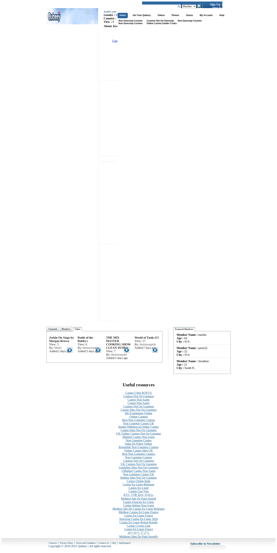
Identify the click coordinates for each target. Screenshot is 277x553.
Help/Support (125, 543)
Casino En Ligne (139, 487)
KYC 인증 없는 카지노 (139, 494)
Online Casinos (138, 416)
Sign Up (215, 4)
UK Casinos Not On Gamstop (139, 464)
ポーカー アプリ (138, 532)
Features (53, 543)
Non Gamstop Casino (139, 440)
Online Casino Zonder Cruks (162, 23)
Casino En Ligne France (138, 515)
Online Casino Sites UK (138, 450)
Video (77, 329)
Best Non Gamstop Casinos (138, 420)
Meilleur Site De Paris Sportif (138, 498)
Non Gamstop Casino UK (138, 423)
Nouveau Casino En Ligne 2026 (138, 519)
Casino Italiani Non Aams (138, 505)
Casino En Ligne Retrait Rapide (138, 522)
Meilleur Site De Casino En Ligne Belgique (138, 508)
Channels (52, 329)
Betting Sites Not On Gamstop (138, 477)
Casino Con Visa (139, 491)
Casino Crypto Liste (139, 525)
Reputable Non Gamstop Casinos (138, 447)
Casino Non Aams (138, 399)
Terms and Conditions (86, 543)
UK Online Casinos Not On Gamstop (138, 433)
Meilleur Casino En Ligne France (138, 512)
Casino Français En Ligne (138, 502)
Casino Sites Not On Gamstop (139, 409)
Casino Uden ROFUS (138, 392)
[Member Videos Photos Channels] (189, 6)
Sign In (217, 7)
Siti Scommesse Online (138, 413)
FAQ (114, 543)
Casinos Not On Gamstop (160, 20)
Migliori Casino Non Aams (138, 437)
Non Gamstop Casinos (131, 20)
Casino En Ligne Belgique (138, 484)
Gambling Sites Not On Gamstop (138, 467)
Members (65, 329)
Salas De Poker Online (138, 443)
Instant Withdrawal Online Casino (138, 426)
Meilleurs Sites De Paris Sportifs (138, 536)
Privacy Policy (66, 543)
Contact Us (104, 543)
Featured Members (184, 329)
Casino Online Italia (138, 481)
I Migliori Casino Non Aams (138, 470)
